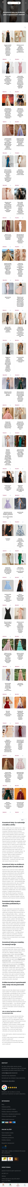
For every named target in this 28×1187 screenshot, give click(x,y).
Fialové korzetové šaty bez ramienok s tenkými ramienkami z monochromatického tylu (8, 515)
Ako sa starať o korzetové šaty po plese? (12, 1040)
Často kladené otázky (7, 1133)
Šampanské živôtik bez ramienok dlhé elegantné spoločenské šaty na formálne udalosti (20, 715)
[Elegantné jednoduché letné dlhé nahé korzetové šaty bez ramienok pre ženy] (8, 559)
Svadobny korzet (7, 539)
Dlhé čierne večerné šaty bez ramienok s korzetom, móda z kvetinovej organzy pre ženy (20, 112)
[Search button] (18, 3)
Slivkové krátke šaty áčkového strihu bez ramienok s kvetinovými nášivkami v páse (20, 776)
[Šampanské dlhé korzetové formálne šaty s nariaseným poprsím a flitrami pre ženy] (20, 413)
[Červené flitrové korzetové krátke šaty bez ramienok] (8, 702)
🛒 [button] (10, 59)
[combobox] (12, 3)
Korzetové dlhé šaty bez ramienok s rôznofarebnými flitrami (20, 360)
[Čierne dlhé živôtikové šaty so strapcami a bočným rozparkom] (8, 318)
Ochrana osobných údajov (9, 1109)
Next (22, 819)
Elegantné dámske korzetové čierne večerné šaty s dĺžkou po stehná (20, 488)
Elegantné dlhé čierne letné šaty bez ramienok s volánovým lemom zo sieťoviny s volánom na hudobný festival (7, 50)
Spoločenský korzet (20, 513)
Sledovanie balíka (6, 1135)
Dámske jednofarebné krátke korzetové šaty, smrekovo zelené (7, 805)
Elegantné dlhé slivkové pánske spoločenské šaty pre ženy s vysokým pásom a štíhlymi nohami (20, 142)
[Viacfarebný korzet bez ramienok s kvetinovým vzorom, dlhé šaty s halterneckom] (8, 675)
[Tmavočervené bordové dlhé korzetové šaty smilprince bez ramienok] (20, 794)
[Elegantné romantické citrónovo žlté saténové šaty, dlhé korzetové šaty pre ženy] (8, 413)
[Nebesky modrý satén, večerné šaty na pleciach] (8, 383)
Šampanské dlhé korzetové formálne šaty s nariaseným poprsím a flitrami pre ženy (20, 425)
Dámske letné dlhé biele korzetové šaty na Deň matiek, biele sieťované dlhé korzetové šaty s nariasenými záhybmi (7, 207)
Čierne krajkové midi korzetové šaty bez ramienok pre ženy (7, 624)
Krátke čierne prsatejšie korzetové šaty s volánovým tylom (7, 488)
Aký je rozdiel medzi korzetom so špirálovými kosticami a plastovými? (13, 1038)
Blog (3, 1104)
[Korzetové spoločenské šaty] (20, 675)
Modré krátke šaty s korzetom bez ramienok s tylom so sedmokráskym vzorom (7, 598)
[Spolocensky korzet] (8, 288)
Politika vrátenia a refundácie (10, 1111)
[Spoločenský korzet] (20, 503)
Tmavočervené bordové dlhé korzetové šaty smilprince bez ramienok (20, 805)
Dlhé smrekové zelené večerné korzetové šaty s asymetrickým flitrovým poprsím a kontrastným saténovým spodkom (20, 396)
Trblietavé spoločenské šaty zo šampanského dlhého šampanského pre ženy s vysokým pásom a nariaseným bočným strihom (20, 270)
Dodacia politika (6, 1107)
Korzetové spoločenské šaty (20, 684)
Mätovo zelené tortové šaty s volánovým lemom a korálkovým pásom (20, 656)
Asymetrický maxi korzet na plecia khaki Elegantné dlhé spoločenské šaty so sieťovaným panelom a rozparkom (7, 777)
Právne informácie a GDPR (9, 1116)
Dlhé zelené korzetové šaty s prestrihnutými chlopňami (20, 570)
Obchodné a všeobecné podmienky (11, 1114)
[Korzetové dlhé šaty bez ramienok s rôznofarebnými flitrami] (20, 348)
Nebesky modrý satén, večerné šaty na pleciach (7, 393)
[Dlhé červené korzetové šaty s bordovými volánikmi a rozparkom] (8, 226)
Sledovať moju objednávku (9, 1075)
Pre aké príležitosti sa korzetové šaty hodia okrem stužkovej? (12, 1043)
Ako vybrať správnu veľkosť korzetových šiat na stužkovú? (14, 1034)
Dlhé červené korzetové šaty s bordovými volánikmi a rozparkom (7, 237)
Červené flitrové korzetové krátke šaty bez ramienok (7, 713)
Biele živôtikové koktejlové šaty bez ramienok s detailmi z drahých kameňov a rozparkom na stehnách (20, 238)
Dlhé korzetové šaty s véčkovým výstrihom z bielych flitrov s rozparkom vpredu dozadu (20, 48)
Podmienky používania (8, 1137)
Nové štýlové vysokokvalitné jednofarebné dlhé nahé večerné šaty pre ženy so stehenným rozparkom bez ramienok (7, 113)
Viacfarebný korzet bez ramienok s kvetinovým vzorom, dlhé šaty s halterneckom (7, 687)
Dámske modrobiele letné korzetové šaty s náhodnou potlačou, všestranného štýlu (20, 543)
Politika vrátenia (6, 1140)
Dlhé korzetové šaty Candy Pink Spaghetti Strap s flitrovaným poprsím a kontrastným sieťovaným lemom (7, 658)
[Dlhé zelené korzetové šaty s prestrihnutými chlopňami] (20, 559)
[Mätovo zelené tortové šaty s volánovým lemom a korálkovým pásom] (20, 644)
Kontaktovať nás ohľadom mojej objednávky (13, 1078)
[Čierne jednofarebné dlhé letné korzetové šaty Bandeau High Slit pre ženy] (20, 586)
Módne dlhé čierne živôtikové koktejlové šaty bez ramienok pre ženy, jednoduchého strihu (7, 80)
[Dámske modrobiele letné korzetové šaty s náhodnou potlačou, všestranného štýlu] (20, 530)
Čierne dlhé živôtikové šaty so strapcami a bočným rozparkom (7, 329)
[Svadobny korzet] (8, 530)
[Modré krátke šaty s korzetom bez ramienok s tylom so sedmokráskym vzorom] (8, 586)
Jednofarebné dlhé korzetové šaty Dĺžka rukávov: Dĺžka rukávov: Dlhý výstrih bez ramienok (20, 453)
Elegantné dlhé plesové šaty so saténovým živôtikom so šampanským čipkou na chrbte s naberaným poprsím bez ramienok (7, 269)
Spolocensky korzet (8, 298)
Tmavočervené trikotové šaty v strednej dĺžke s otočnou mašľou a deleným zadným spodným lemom (20, 745)
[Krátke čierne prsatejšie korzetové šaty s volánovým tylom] (8, 477)
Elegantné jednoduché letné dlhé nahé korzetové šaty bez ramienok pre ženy (7, 570)
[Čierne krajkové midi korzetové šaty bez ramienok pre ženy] (8, 613)
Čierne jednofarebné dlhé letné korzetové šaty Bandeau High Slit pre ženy (20, 597)
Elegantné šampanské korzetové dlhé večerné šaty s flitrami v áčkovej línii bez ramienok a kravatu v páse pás (20, 332)
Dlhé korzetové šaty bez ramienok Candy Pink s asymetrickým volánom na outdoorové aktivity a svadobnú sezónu (20, 627)
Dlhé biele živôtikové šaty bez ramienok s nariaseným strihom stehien (20, 172)
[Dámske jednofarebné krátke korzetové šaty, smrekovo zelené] (8, 794)
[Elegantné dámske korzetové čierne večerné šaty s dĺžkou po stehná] (20, 477)
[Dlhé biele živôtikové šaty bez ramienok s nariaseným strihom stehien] (20, 161)
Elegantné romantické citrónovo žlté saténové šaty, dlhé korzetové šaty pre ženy (7, 424)
